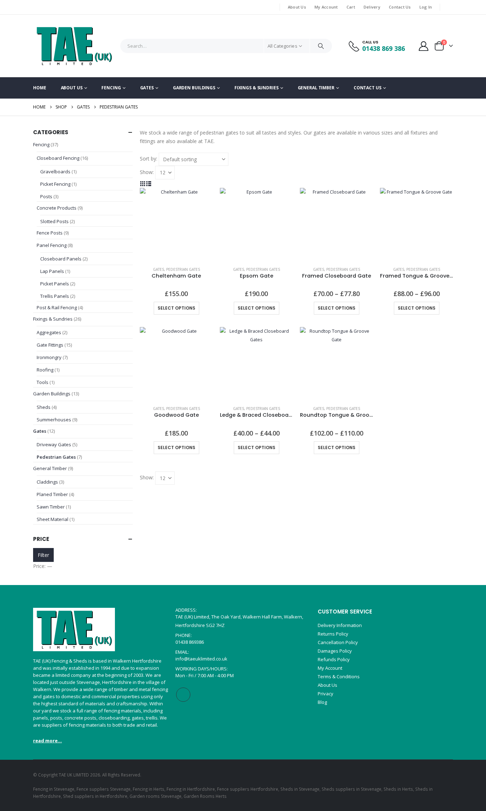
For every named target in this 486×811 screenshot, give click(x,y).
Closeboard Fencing (58, 158)
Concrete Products (56, 208)
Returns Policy (333, 634)
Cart (351, 7)
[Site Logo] (74, 46)
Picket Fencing (55, 184)
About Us (297, 7)
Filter (43, 555)
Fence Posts (50, 233)
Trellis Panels (54, 296)
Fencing (111, 88)
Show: (147, 172)
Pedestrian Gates (183, 269)
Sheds (44, 407)
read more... (47, 740)
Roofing (45, 370)
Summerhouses (54, 419)
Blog (322, 702)
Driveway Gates (54, 444)
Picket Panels (54, 283)
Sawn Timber (51, 507)
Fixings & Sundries (256, 88)
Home (39, 88)
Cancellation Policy (338, 642)
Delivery (372, 7)
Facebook (183, 695)
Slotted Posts (54, 221)
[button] (143, 183)
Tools (42, 382)
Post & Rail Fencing (57, 307)
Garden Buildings (194, 88)
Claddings (47, 482)
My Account (326, 7)
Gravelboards (55, 171)
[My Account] (423, 46)
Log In (425, 7)
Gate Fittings (50, 345)
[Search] (321, 46)
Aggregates (49, 332)
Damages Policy (335, 651)
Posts (46, 196)
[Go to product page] (176, 224)
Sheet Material (52, 519)
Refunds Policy (334, 659)
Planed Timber (52, 494)
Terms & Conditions (339, 676)
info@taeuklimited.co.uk (201, 658)
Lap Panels (52, 271)
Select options (176, 308)
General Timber (316, 88)
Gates (147, 88)
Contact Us (400, 7)
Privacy (325, 693)
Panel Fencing (52, 245)
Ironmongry (49, 357)
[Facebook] (448, 7)
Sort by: (148, 158)
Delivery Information (340, 625)
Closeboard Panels (60, 259)
